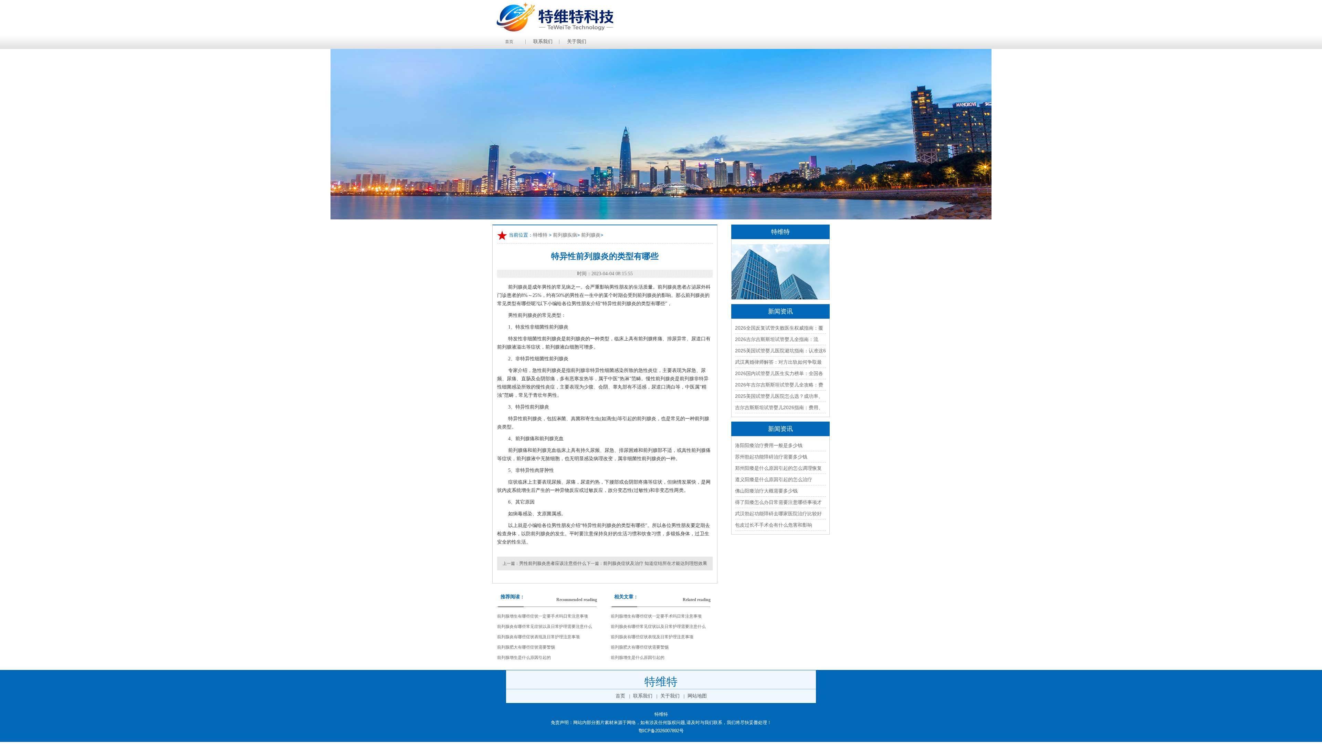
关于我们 (576, 41)
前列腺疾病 (565, 235)
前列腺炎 (590, 235)
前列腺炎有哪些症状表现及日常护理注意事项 (538, 636)
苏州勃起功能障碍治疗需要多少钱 (771, 456)
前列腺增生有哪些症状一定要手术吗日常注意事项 (542, 616)
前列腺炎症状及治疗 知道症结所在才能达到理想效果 (655, 563)
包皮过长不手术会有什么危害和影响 (773, 525)
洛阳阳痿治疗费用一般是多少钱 (768, 445)
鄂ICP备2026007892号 (661, 730)
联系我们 (543, 41)
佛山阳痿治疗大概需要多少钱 (766, 491)
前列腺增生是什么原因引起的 (524, 657)
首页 (509, 41)
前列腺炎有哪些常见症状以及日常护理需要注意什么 (544, 626)
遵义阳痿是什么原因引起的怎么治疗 (773, 479)
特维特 (540, 235)
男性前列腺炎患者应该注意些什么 (552, 563)
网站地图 (697, 696)
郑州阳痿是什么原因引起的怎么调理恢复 (778, 468)
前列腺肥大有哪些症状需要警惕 (526, 647)
